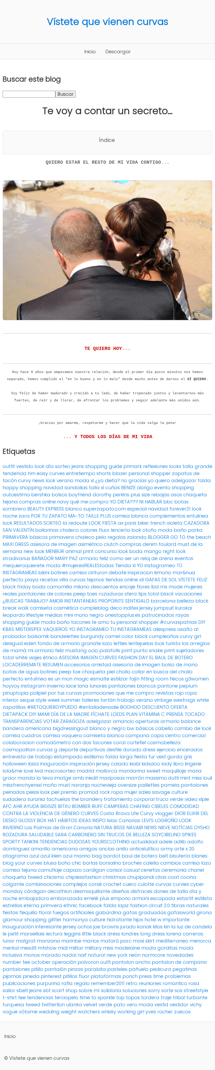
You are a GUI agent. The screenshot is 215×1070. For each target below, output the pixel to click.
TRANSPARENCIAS (22, 721)
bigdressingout (70, 728)
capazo (72, 870)
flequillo (28, 912)
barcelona (163, 601)
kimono (162, 572)
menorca (200, 941)
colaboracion (19, 742)
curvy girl (190, 636)
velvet (90, 1004)
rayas (182, 615)
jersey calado (112, 763)
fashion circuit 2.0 (150, 905)
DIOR (180, 813)
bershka (40, 494)
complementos (167, 516)
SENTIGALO (137, 601)
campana (137, 735)
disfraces (141, 891)
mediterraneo (172, 941)
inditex (130, 608)
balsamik (38, 636)
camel (112, 636)
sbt (47, 990)
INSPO (99, 820)
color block (134, 636)
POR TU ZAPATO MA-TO (57, 516)
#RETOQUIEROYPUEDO (52, 707)
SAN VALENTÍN (18, 530)
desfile (114, 749)
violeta (174, 523)
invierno (56, 686)
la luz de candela (191, 926)
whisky (108, 1011)
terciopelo (66, 997)
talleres (90, 700)
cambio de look (192, 728)
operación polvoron (75, 962)
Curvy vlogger (156, 813)
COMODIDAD (184, 806)
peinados (14, 792)
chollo (123, 671)
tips (142, 593)
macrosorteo (60, 771)
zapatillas (14, 707)
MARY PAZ (66, 558)
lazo (107, 643)
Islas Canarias (123, 820)
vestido (24, 466)
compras (130, 544)
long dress (152, 933)
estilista (203, 898)
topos (133, 997)
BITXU (64, 806)
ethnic (70, 905)
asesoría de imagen (136, 664)
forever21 (180, 508)
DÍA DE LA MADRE (70, 714)
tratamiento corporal (129, 799)
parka (195, 530)
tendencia (14, 473)
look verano (59, 480)
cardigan (94, 870)
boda (39, 586)
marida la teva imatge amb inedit (58, 778)
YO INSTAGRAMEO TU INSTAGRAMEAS (110, 629)
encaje (127, 586)
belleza (185, 601)
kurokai (183, 608)
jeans (78, 466)
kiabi (135, 763)
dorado (132, 749)
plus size (140, 494)
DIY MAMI (39, 714)
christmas (114, 877)
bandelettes (64, 636)
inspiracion (140, 572)
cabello (164, 728)
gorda (174, 756)
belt (163, 856)
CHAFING (140, 806)
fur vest (157, 756)
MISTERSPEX (28, 629)
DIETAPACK (15, 714)
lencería (120, 530)
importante (176, 919)
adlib (180, 841)
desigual (13, 643)
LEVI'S (148, 820)
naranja (80, 785)
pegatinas (185, 969)
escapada (162, 898)
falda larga (119, 756)
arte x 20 (184, 848)
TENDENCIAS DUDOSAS (65, 841)
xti (141, 579)
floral (45, 912)
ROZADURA (15, 834)
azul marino (76, 856)
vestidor (179, 1004)
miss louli (202, 778)
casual (131, 870)
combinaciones (43, 884)
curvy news (31, 480)
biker (143, 523)
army (166, 848)
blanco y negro (107, 728)
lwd (39, 771)
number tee (16, 962)
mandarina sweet (139, 771)
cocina (188, 877)
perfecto (13, 579)
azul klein (50, 856)
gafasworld (181, 912)
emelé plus (96, 898)
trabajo (126, 700)
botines (59, 572)
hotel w (153, 919)
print (126, 650)
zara (24, 516)
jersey (146, 608)
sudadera (14, 799)
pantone (167, 686)
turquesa (13, 1004)
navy (63, 501)
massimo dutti (162, 778)
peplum (188, 686)
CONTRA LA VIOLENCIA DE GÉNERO (41, 813)
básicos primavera (51, 537)
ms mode (171, 586)
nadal (69, 955)
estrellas (12, 905)
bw (130, 728)
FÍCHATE (100, 714)
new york (116, 955)
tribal (179, 997)
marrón (135, 778)
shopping (183, 487)
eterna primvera (43, 905)
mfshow (47, 948)
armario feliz (93, 558)
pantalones (194, 785)
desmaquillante (91, 891)
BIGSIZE (48, 806)
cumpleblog (94, 608)
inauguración (18, 926)
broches (132, 863)
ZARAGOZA (72, 721)
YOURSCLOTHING (111, 841)
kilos (158, 926)
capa (157, 735)
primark (132, 466)
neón (135, 955)
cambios (170, 863)
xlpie (204, 799)
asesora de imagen (53, 544)
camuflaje (50, 870)
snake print (162, 650)
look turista (168, 643)
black (201, 601)
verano (144, 700)
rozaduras (111, 593)
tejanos (95, 579)
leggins (72, 933)
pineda (31, 976)
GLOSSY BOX (32, 820)
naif (82, 955)
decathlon (59, 891)
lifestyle (35, 615)
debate (117, 572)
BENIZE (128, 487)
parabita (95, 969)
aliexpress (164, 629)
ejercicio (166, 749)
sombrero (14, 508)
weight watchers (80, 1011)
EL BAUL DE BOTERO (171, 657)
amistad (101, 664)
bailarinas (46, 530)
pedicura (160, 969)
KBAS (8, 629)
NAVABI (134, 827)
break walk (16, 608)
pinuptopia (16, 693)
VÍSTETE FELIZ (192, 579)
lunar (9, 941)
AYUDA (31, 806)
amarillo (40, 848)
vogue (10, 1011)
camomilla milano (68, 586)
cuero (129, 884)
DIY (201, 622)
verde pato (112, 1004)
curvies (181, 884)
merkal (11, 948)
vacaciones (188, 593)
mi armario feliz (46, 650)
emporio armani (130, 898)
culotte (146, 884)
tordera (150, 997)
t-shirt (10, 997)
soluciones (134, 990)
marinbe (71, 941)
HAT (52, 820)
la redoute (75, 523)
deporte (68, 749)
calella (151, 863)
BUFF (97, 806)
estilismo (94, 756)
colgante (13, 884)
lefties (120, 643)
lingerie (193, 763)
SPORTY (11, 841)
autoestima (16, 494)
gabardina (108, 912)
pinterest (51, 976)
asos (176, 494)
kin (167, 926)
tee (22, 997)
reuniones (150, 983)
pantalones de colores (45, 593)
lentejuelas (140, 643)
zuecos (182, 1011)
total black (161, 593)
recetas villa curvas (62, 579)
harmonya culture (84, 919)
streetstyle (196, 990)
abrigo (145, 487)
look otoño (144, 530)
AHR (17, 806)
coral (119, 742)
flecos (177, 678)
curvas (163, 884)
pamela (170, 785)
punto (140, 650)
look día (44, 466)
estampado (68, 756)
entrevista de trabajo (28, 756)
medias (53, 615)
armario (170, 721)
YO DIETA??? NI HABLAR (136, 501)
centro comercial (185, 735)
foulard (167, 544)
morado (51, 955)
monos (32, 955)
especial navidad (147, 508)
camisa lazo (196, 863)
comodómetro (53, 742)
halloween (15, 763)
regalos (117, 537)
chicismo (54, 877)
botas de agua (21, 671)
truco (162, 799)
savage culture (170, 792)
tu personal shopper (134, 622)
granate (91, 643)
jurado (128, 926)
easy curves (51, 473)
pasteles (117, 969)
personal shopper (149, 473)
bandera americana (27, 728)
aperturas (147, 721)
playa (32, 579)
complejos (75, 884)
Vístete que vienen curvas (107, 21)
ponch (130, 976)
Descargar (118, 51)
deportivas (92, 749)
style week (48, 700)
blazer (119, 473)
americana (65, 848)
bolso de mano (180, 664)
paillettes (148, 785)
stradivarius (16, 558)
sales (145, 792)
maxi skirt (143, 941)
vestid (161, 1004)
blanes (199, 856)
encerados (190, 749)
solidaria (111, 990)
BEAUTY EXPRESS (45, 508)
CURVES (90, 813)
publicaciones (19, 983)
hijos (138, 919)
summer (70, 700)
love (28, 771)
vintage (163, 700)
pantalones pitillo (23, 969)
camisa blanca (130, 516)
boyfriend (79, 494)
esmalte (99, 678)
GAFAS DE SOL (161, 579)
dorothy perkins (111, 494)
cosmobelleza (164, 742)
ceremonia (174, 870)
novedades (180, 955)
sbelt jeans (29, 990)
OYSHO (202, 827)
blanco (73, 508)
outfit (9, 466)
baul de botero (140, 856)
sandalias (76, 487)
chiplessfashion (83, 877)
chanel (196, 870)
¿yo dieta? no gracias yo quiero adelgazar (145, 480)
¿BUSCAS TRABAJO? (25, 601)
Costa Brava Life (119, 813)
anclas (107, 848)
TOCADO (195, 714)
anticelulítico (144, 848)
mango (153, 551)
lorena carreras (184, 933)
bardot (111, 856)
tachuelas (58, 799)
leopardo (14, 615)
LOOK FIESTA (102, 523)
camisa (78, 572)
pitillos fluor (76, 976)
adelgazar (98, 721)
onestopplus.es (122, 615)
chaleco (69, 530)
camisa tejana (20, 870)
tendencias (40, 997)
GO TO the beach (190, 537)
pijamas (12, 976)
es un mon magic (68, 678)
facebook (90, 905)
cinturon (97, 572)
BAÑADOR (42, 558)
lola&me (12, 771)
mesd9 (28, 948)
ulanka (74, 1004)
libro (178, 763)
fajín (134, 678)
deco (116, 608)
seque (27, 700)
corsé (95, 884)
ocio (93, 650)
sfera (131, 593)
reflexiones (155, 466)
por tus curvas (65, 693)
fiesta (140, 756)
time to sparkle (97, 997)
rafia (67, 983)
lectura (54, 933)
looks (175, 466)
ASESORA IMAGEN (78, 657)
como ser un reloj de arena (141, 558)
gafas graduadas (144, 912)
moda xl (84, 480)
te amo (100, 622)
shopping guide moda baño (36, 622)
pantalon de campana (179, 962)
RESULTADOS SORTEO (37, 523)
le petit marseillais (24, 933)
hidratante (119, 919)
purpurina (48, 983)
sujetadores (190, 650)
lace (71, 686)
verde (176, 799)
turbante (196, 997)
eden (30, 643)
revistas (164, 693)
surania (36, 799)
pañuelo (138, 969)
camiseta (41, 608)
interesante (48, 926)
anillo (122, 848)
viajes (35, 657)
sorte (167, 990)
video (191, 799)
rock (105, 792)
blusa (50, 863)
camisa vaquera (62, 735)
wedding (49, 1011)
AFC (7, 806)
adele (166, 841)
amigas (88, 848)
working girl (130, 1011)
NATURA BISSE (109, 827)
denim (150, 544)
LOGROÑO (166, 820)
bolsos (59, 494)
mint (185, 778)
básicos (145, 728)
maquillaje (174, 771)
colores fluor (95, 530)
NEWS (150, 827)
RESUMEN (52, 664)
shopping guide (103, 466)
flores (143, 586)
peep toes (85, 593)
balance (191, 721)
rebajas (160, 494)
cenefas (150, 870)
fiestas (10, 912)
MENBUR (55, 551)
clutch (111, 544)
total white (15, 657)
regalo (82, 983)
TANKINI (29, 841)
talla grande (197, 466)
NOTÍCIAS (182, 827)
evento (162, 487)
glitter (55, 919)
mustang (76, 650)
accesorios (77, 664)
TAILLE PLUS (98, 516)
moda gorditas (159, 948)
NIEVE (164, 827)
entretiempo (80, 473)
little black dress (101, 933)
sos (178, 990)
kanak (144, 926)
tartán (108, 700)
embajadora (34, 898)
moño (50, 785)
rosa (194, 983)
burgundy (92, 636)
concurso (106, 551)
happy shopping (22, 487)
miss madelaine (121, 948)
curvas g (47, 749)
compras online (37, 501)
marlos (91, 941)
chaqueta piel (98, 671)
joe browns (106, 926)
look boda (130, 551)
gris (188, 756)
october (41, 962)
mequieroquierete (24, 565)
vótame (28, 1011)
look (7, 523)
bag (97, 856)
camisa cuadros (22, 735)
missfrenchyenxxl (22, 785)
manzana (48, 941)
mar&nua (184, 572)
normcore (153, 955)
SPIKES (189, 834)
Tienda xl (125, 565)
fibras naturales (190, 905)
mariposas (112, 778)
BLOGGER (158, 537)
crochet (112, 884)
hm (31, 473)
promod (88, 792)
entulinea (197, 516)
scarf (58, 990)
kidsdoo (151, 763)
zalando (137, 537)
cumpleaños (164, 636)
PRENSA (174, 714)
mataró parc (116, 941)
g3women (197, 678)
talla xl (96, 487)
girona (204, 912)
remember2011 (108, 983)
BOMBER (81, 806)
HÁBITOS (67, 820)
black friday (17, 586)
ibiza (33, 763)
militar (76, 948)
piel (55, 792)
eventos (184, 558)
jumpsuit (164, 608)
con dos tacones (92, 742)
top (120, 997)
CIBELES (159, 806)
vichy (196, 1004)
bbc (168, 501)
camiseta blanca (103, 735)
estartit (185, 898)
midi (63, 948)
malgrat (26, 941)
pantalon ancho (131, 962)
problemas (178, 976)
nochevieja (103, 785)
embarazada (66, 898)
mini (68, 615)
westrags (184, 700)
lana (83, 686)
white (203, 700)
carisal (114, 870)
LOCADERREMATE (22, 664)
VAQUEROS (55, 629)
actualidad (144, 841)
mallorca (106, 771)
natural (96, 955)
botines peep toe (60, 671)
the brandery (87, 799)
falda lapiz (116, 905)
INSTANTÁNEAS (80, 601)
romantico (175, 983)
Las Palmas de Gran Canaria (58, 827)
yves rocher (159, 1011)
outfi (105, 962)
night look (174, 551)
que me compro (135, 693)
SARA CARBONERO (75, 834)
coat (173, 877)
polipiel (38, 693)
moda (53, 565)
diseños (120, 891)
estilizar (119, 678)
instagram (33, 686)
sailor (9, 990)
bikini (43, 572)
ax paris (127, 523)
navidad (53, 487)
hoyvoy (11, 686)
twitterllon (53, 1004)
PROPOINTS (111, 601)
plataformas (106, 976)
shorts (103, 473)
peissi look (38, 792)
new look (34, 551)
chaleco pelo (90, 537)
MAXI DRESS (16, 544)
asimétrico (90, 544)
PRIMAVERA (15, 537)
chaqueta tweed (22, 877)
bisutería (179, 856)
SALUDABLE (41, 834)
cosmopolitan (19, 749)
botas (181, 501)
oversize (127, 785)
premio (69, 792)
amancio (123, 721)
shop (71, 990)
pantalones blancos (132, 686)
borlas (90, 863)
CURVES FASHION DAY (123, 657)
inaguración (54, 763)
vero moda (140, 1004)
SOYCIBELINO (166, 834)
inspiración (82, 763)
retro (131, 983)
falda (204, 480)
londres (130, 933)
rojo (179, 693)
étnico (50, 657)
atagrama (15, 856)
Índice (107, 140)
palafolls (109, 650)
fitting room (154, 678)
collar (138, 671)
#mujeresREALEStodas (88, 565)
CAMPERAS (116, 806)
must (64, 785)
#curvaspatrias (178, 622)
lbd (155, 586)
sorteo (62, 466)
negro (96, 615)
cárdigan (35, 891)
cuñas (112, 487)
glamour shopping (25, 919)
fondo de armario (58, 643)
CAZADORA (196, 523)
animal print (79, 551)
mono (81, 615)
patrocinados (158, 615)
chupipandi (140, 877)
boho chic (69, 863)
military (93, 948)
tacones (80, 622)
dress (149, 749)
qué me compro (89, 501)
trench (157, 523)
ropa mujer (124, 792)
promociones (98, 693)
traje (166, 997)
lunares (98, 686)
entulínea (36, 678)
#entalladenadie (99, 707)
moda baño (172, 530)
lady (167, 763)
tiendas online (121, 579)
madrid (85, 771)
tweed (32, 1004)
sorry (154, 990)
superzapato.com (104, 508)
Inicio (90, 51)
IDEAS (84, 820)
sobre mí (89, 990)
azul (34, 856)
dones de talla (171, 891)
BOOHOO (130, 707)
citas (160, 877)
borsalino (110, 863)
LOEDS (118, 714)
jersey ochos (77, 926)
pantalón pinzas (64, 969)
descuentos (104, 586)
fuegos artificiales (73, 912)
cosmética (65, 608)
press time (151, 976)
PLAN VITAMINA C (145, 714)
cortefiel (136, 742)
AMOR (56, 601)
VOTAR (51, 721)
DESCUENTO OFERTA (164, 707)
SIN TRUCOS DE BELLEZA (124, 834)
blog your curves (22, 863)
